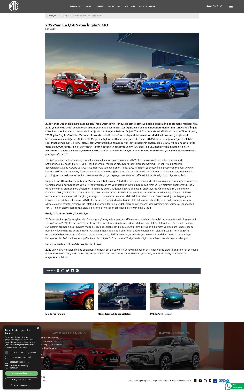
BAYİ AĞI (130, 6)
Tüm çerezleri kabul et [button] (21, 373)
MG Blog (63, 15)
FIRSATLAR (114, 6)
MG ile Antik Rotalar (161, 313)
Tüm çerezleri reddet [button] (21, 380)
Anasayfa (51, 15)
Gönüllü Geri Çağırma (136, 380)
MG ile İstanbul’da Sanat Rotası (114, 313)
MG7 (88, 6)
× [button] (38, 328)
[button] (21, 385)
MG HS (99, 6)
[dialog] (22, 357)
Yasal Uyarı (150, 380)
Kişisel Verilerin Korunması (180, 380)
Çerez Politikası (162, 380)
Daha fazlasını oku (20, 347)
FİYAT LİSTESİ (147, 6)
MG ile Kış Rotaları (55, 313)
